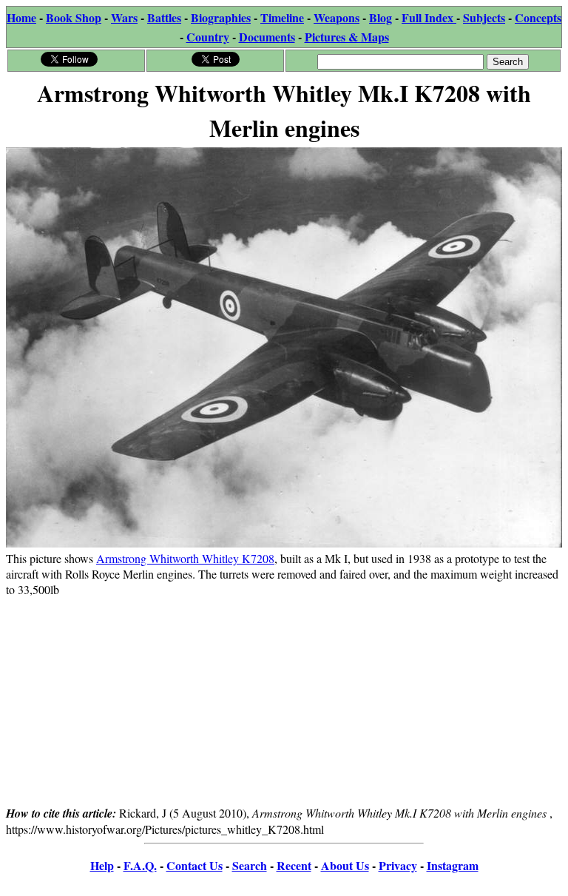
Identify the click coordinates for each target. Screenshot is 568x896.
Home (21, 17)
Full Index (429, 17)
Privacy (398, 865)
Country (207, 36)
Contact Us (194, 865)
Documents (267, 36)
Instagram (453, 865)
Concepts (538, 17)
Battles (164, 17)
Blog (380, 17)
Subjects (484, 17)
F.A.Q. (140, 865)
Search (249, 865)
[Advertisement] (284, 700)
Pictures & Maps (347, 36)
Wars (124, 17)
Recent (294, 865)
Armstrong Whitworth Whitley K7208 (185, 558)
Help (102, 865)
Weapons (336, 17)
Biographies (221, 17)
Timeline (282, 17)
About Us (345, 865)
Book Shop (73, 17)
